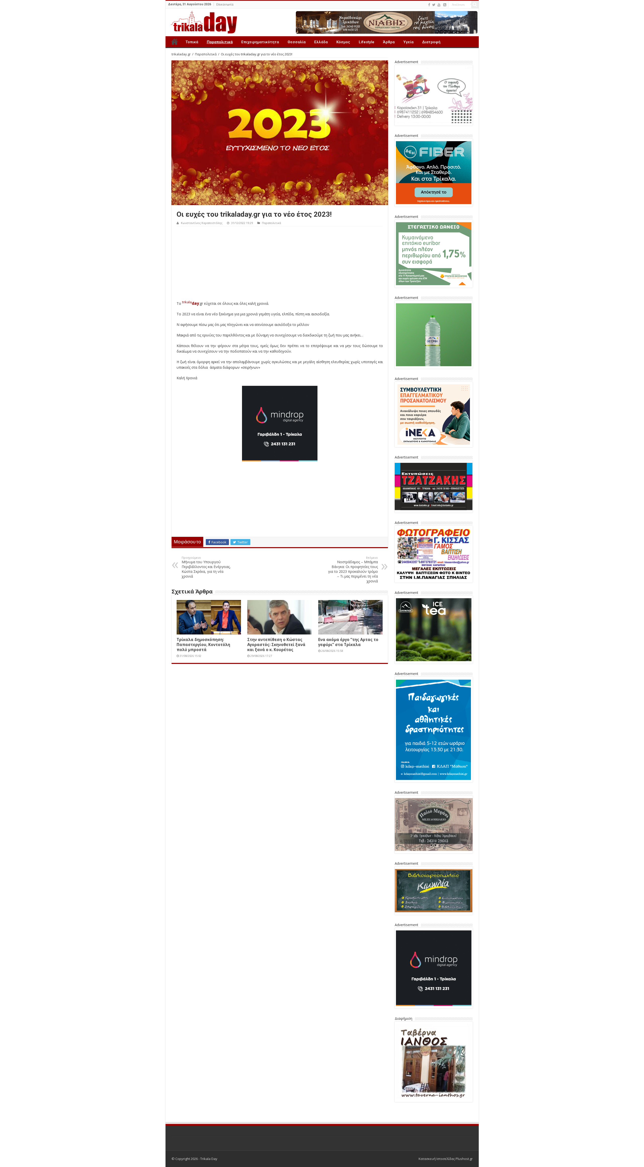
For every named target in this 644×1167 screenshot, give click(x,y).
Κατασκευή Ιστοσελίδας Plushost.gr (446, 1158)
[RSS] (445, 5)
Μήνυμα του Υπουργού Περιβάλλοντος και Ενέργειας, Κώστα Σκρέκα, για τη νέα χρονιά (206, 567)
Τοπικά (191, 42)
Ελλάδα (321, 42)
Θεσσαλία (297, 42)
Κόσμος (343, 42)
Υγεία (408, 42)
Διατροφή (431, 42)
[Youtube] (439, 5)
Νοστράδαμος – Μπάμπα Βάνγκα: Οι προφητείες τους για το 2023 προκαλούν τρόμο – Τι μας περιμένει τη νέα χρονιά (353, 569)
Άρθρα (389, 42)
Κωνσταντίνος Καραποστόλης (201, 223)
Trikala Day (174, 41)
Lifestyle (366, 42)
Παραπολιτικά (220, 42)
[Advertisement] (280, 264)
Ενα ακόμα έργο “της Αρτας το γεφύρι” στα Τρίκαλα (348, 642)
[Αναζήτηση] (475, 4)
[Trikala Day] (202, 21)
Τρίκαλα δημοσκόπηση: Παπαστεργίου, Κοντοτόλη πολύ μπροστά (203, 644)
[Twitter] (434, 5)
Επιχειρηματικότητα (260, 42)
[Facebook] (429, 5)
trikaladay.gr (181, 54)
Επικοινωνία (224, 4)
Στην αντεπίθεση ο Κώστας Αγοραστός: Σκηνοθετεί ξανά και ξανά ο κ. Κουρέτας (276, 644)
